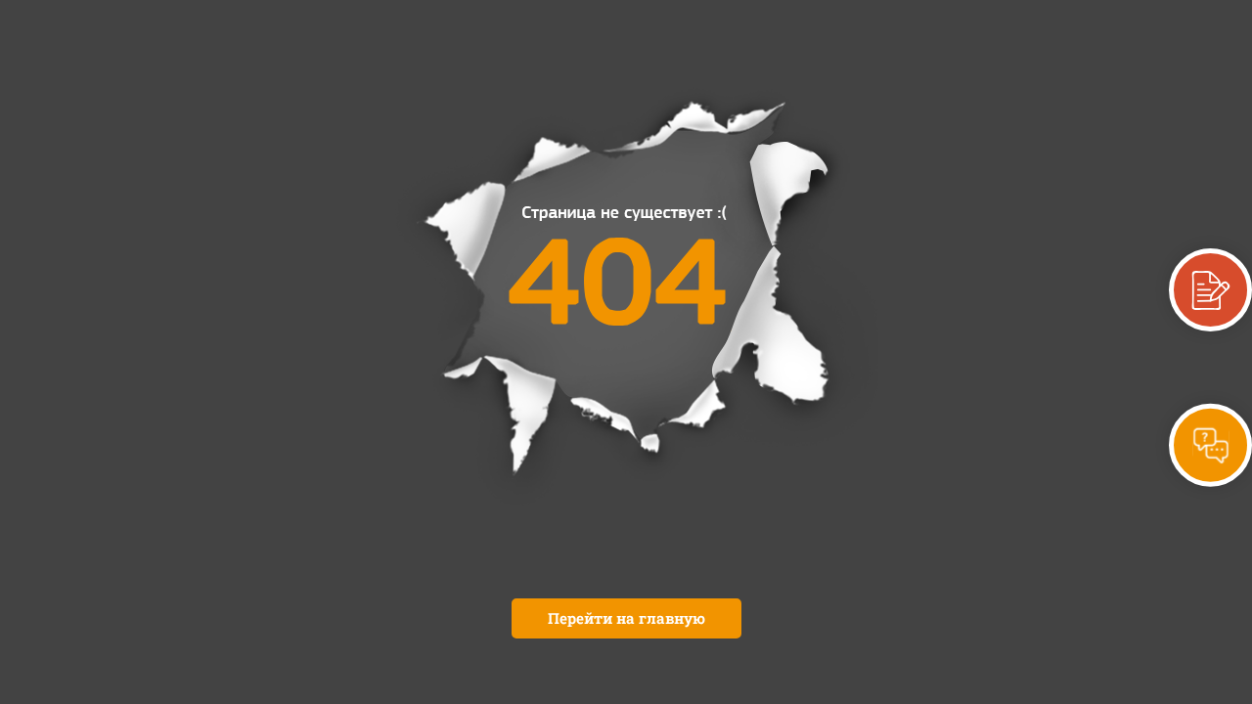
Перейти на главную (626, 618)
